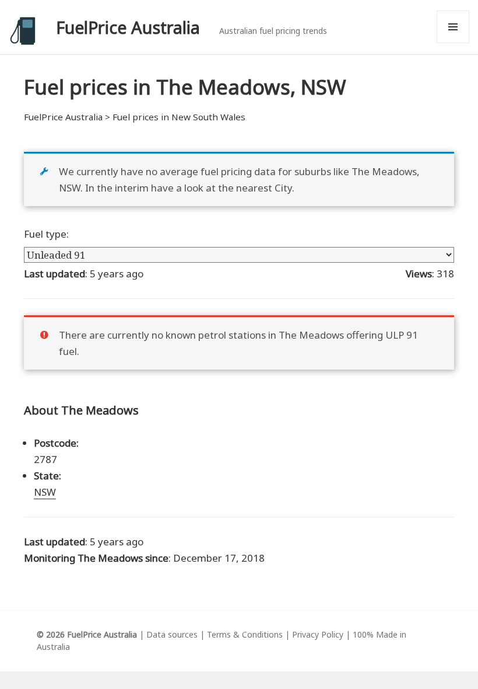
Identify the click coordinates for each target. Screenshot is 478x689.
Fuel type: (46, 234)
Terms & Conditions (245, 634)
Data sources (172, 634)
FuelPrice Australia (128, 27)
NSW (45, 492)
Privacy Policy (317, 634)
